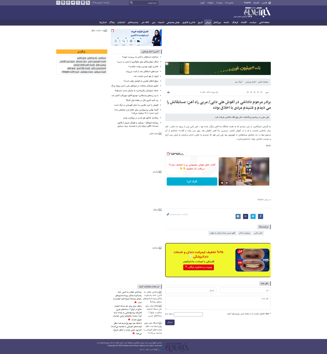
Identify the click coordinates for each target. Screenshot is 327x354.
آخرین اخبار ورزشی (150, 52)
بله (63, 3)
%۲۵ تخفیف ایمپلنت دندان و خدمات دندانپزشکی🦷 (198, 254)
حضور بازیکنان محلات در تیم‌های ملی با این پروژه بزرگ (134, 86)
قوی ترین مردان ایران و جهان (222, 233)
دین (153, 22)
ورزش (208, 22)
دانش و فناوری (188, 22)
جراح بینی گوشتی (67, 61)
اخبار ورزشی (250, 82)
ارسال (169, 322)
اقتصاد (244, 22)
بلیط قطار (71, 68)
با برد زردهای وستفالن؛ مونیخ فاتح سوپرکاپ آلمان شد (134, 95)
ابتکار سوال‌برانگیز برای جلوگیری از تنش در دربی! (137, 62)
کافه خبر (145, 22)
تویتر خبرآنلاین (73, 3)
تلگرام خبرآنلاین (83, 3)
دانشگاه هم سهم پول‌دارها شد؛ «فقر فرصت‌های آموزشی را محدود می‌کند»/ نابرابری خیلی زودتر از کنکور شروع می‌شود (126, 328)
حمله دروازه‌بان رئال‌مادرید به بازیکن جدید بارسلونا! (136, 90)
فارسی (264, 2)
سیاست (253, 22)
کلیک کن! (192, 181)
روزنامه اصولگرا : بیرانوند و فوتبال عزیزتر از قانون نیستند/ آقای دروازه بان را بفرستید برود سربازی (137, 124)
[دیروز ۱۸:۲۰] (152, 297)
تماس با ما (229, 2)
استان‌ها (102, 22)
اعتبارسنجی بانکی (98, 68)
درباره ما (219, 2)
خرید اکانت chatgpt (70, 72)
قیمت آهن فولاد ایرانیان (84, 65)
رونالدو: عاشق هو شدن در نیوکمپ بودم (140, 118)
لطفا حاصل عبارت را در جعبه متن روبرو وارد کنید (249, 313)
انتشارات (121, 22)
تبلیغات (210, 2)
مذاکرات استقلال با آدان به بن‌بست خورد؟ (140, 57)
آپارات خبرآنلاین (68, 3)
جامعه (226, 22)
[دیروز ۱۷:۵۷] (152, 311)
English (247, 2)
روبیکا (58, 3)
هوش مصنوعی (173, 22)
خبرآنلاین (252, 12)
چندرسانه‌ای (133, 22)
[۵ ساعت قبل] (152, 328)
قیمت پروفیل (100, 72)
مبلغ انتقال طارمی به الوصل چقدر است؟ (141, 81)
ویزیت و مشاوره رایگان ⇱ (198, 267)
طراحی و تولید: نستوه (148, 349)
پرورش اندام (244, 233)
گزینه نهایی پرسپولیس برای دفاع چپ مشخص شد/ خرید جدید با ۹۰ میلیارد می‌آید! (136, 111)
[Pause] (222, 183)
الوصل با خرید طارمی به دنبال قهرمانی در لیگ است (136, 105)
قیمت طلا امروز (83, 68)
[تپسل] (167, 63)
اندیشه (161, 22)
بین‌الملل (217, 22)
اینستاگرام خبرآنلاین (78, 3)
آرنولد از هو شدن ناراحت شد (146, 76)
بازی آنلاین (81, 58)
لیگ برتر (238, 82)
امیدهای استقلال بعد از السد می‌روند (142, 71)
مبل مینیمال (81, 61)
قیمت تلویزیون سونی (97, 61)
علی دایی (258, 233)
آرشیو (203, 2)
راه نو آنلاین (92, 58)
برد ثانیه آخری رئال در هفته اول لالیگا (142, 100)
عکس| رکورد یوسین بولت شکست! (143, 66)
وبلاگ (111, 22)
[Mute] (227, 183)
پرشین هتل (101, 65)
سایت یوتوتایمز (86, 72)
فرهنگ (235, 22)
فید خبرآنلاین (88, 3)
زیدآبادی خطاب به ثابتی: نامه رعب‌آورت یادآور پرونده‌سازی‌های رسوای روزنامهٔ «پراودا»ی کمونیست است (127, 297)
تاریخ (200, 22)
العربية (256, 2)
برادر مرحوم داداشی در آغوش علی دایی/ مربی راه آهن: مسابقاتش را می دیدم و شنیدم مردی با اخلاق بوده (219, 105)
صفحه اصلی (264, 22)
